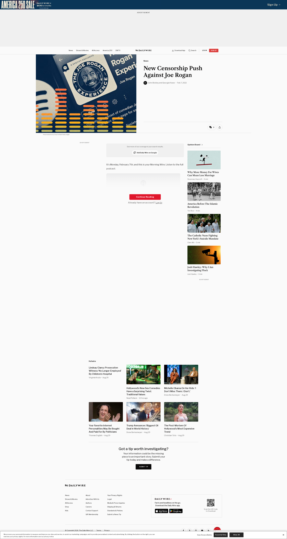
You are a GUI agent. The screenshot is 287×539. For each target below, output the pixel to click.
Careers (89, 507)
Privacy (107, 530)
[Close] (283, 534)
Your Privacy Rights (114, 495)
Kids (66, 511)
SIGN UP (214, 50)
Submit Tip (143, 467)
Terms (98, 530)
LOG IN (204, 50)
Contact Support (92, 511)
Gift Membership (92, 514)
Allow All (236, 535)
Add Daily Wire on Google (147, 153)
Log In (159, 202)
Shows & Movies (82, 50)
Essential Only (220, 535)
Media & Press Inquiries (116, 503)
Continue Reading (145, 197)
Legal (109, 499)
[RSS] (208, 530)
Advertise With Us (92, 499)
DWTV (117, 50)
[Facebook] (183, 530)
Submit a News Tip (114, 514)
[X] (189, 530)
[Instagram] (196, 530)
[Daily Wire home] (143, 50)
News (71, 50)
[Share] (219, 127)
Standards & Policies (115, 511)
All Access (96, 50)
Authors (89, 503)
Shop (67, 507)
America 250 (107, 50)
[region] (143, 535)
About (88, 495)
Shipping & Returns (114, 507)
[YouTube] (202, 530)
